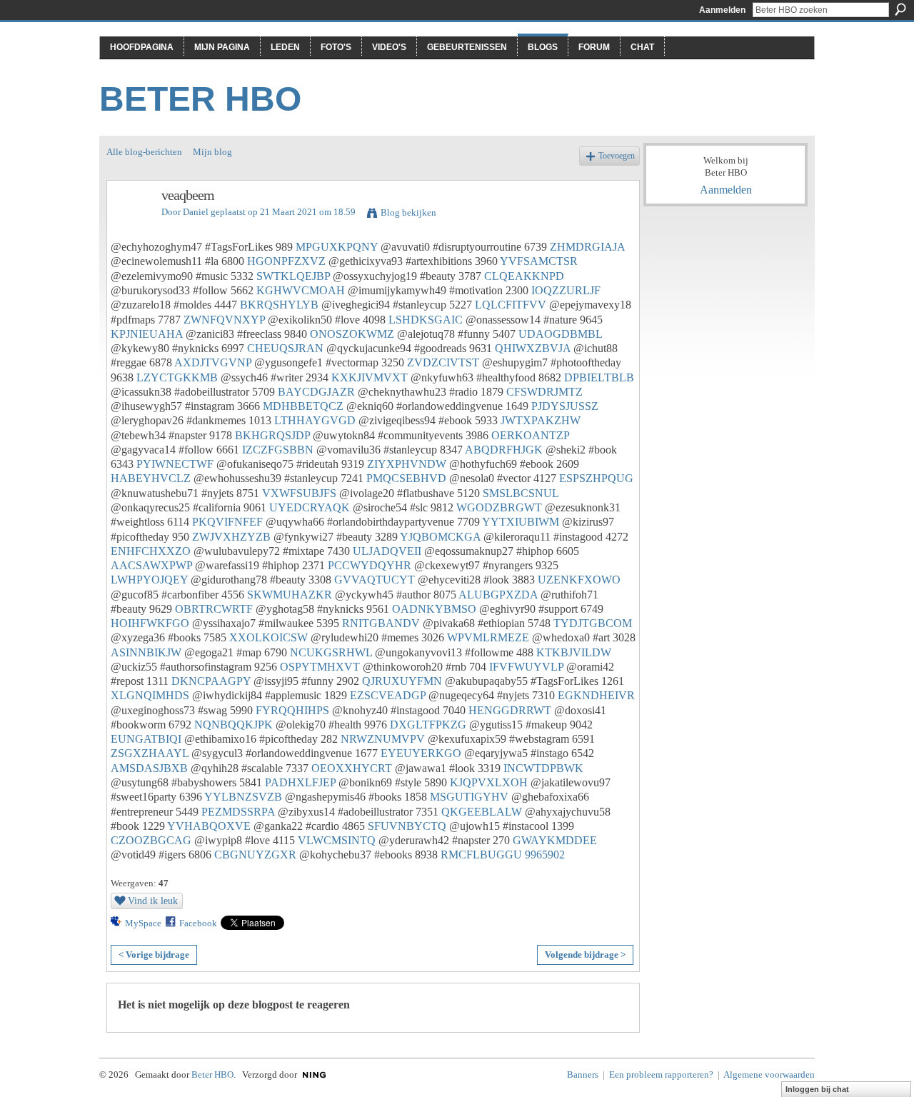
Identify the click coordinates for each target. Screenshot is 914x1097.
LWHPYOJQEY (149, 579)
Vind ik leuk (153, 900)
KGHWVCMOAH (300, 290)
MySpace (143, 923)
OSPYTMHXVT (320, 667)
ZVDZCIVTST (443, 362)
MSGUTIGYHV (469, 797)
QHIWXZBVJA (533, 348)
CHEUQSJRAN (285, 348)
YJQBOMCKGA (440, 537)
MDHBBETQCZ (303, 406)
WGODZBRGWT (499, 507)
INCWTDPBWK (543, 768)
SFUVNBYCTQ (407, 826)
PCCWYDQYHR (369, 565)
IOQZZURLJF (566, 290)
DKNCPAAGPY (211, 681)
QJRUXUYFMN (402, 681)
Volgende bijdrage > (585, 954)
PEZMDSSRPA (238, 812)
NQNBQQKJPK (233, 724)
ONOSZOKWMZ (352, 334)
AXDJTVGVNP (212, 362)
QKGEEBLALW (481, 812)
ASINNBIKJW (146, 652)
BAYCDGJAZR (316, 392)
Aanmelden (722, 10)
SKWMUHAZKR (289, 594)
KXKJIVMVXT (369, 377)
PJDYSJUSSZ (564, 406)
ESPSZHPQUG (596, 478)
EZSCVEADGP (388, 695)
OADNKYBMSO (434, 609)
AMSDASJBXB (149, 768)
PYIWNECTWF (175, 464)
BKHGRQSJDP (272, 435)
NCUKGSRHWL (331, 652)
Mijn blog (212, 151)
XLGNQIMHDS (150, 695)
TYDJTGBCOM (592, 623)
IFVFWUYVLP (526, 667)
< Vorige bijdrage (154, 954)
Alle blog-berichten (144, 151)
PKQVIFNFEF (227, 522)
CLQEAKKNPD (524, 276)
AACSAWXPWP (151, 565)
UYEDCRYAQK (309, 507)
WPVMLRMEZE (488, 637)
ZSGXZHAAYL (150, 753)
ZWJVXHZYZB (231, 537)
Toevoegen (616, 156)
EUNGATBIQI (146, 739)
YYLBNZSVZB (243, 797)
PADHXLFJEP (300, 782)
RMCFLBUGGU (481, 854)
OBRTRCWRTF (214, 609)
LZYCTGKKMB (177, 377)
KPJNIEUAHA (147, 334)
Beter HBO (200, 99)
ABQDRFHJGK (504, 450)
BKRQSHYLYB (279, 305)
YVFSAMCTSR (539, 261)
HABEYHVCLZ (151, 478)
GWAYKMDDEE (555, 840)
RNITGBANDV (381, 623)
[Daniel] (130, 226)
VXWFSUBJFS (299, 493)
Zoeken (900, 9)
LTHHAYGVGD (315, 420)
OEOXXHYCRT (351, 768)
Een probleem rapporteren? (661, 1074)
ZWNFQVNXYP (224, 320)
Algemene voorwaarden (769, 1074)
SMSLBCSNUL (520, 493)
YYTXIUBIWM (520, 522)
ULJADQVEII (387, 551)
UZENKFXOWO (579, 579)
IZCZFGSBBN (277, 450)
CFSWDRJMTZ (544, 392)
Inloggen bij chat (817, 1089)
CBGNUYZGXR (255, 854)
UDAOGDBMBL (560, 334)
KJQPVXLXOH (489, 782)
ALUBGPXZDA (498, 594)
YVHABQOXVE (209, 826)
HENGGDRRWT (509, 710)
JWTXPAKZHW (541, 420)
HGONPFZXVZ (286, 261)
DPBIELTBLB (599, 377)
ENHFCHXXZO (151, 551)
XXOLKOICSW (268, 637)
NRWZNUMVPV (383, 739)
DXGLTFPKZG (428, 724)
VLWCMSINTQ (337, 840)
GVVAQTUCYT (374, 579)
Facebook (198, 923)
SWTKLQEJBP (293, 276)
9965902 (545, 854)
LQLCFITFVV (510, 305)
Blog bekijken (408, 212)
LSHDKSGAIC (425, 320)
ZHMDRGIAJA (587, 247)
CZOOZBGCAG (151, 840)
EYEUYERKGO (421, 753)
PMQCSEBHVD (406, 478)
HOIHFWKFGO (150, 623)
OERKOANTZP (530, 435)
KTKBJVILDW (573, 652)
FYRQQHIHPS (292, 710)
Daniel (196, 211)
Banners (582, 1074)
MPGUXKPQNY (337, 247)
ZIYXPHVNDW (406, 464)
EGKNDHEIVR (596, 695)
